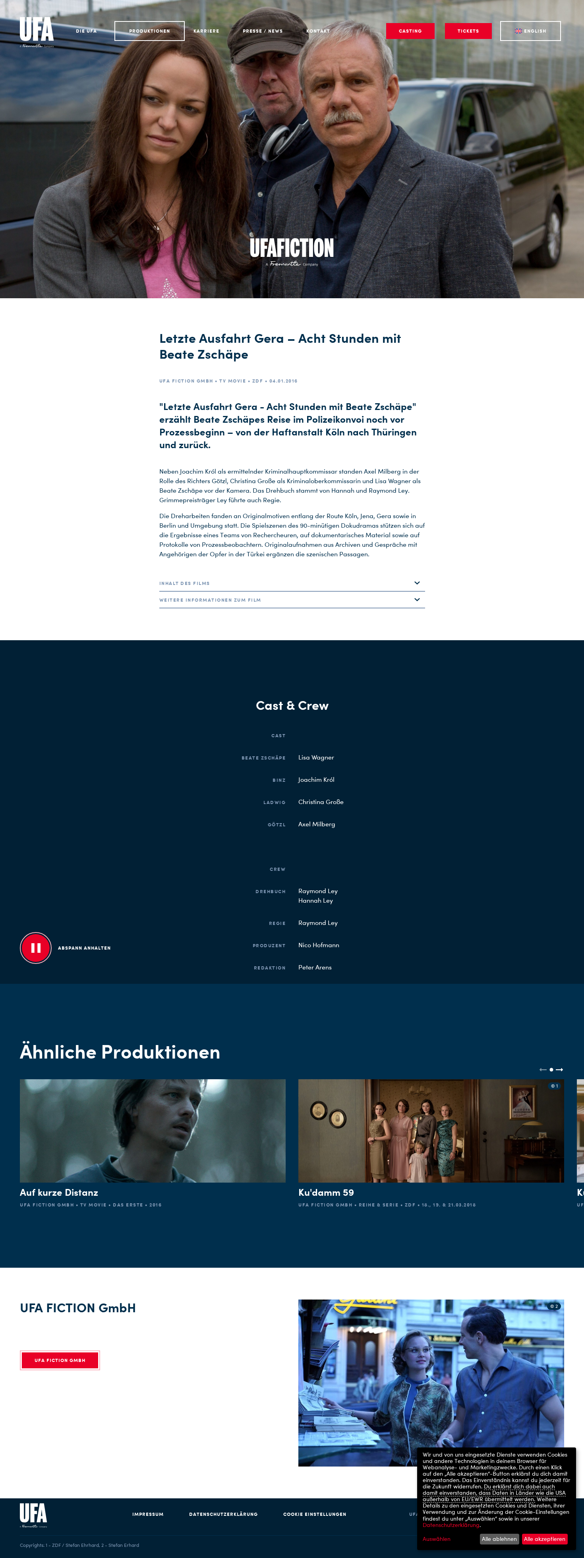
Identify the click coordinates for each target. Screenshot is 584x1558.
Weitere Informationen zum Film (210, 600)
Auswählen (437, 1539)
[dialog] (496, 1498)
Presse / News (263, 31)
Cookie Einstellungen (314, 1514)
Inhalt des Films (184, 583)
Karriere (206, 31)
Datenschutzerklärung (223, 1514)
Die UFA (86, 31)
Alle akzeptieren (544, 1538)
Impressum (148, 1514)
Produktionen (149, 31)
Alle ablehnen (499, 1538)
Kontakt (318, 31)
